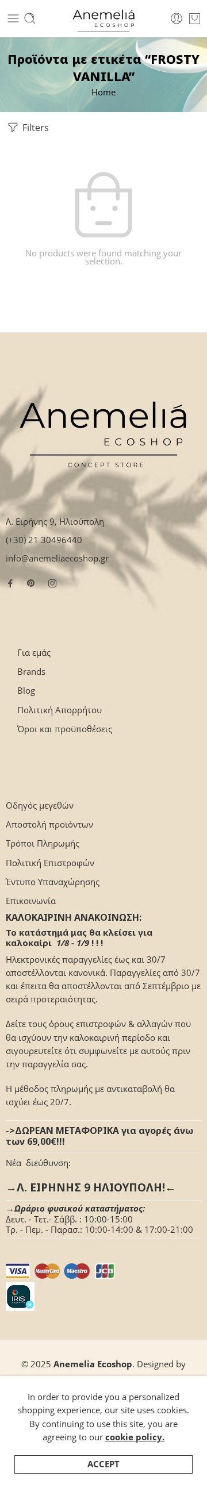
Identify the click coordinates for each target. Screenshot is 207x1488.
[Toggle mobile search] (30, 18)
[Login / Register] (176, 18)
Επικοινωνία (31, 900)
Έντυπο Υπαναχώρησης (52, 881)
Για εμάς (34, 652)
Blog (26, 690)
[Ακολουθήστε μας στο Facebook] (10, 583)
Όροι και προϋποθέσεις (64, 729)
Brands (31, 671)
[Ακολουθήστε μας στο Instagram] (52, 583)
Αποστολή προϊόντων (49, 824)
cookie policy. (134, 1437)
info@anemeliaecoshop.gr (57, 558)
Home (103, 92)
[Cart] (194, 18)
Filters (34, 127)
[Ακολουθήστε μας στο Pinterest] (31, 583)
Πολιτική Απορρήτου (59, 710)
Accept (103, 1464)
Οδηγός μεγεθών (40, 805)
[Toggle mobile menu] (13, 18)
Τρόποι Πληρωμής (42, 843)
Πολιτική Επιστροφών (50, 863)
